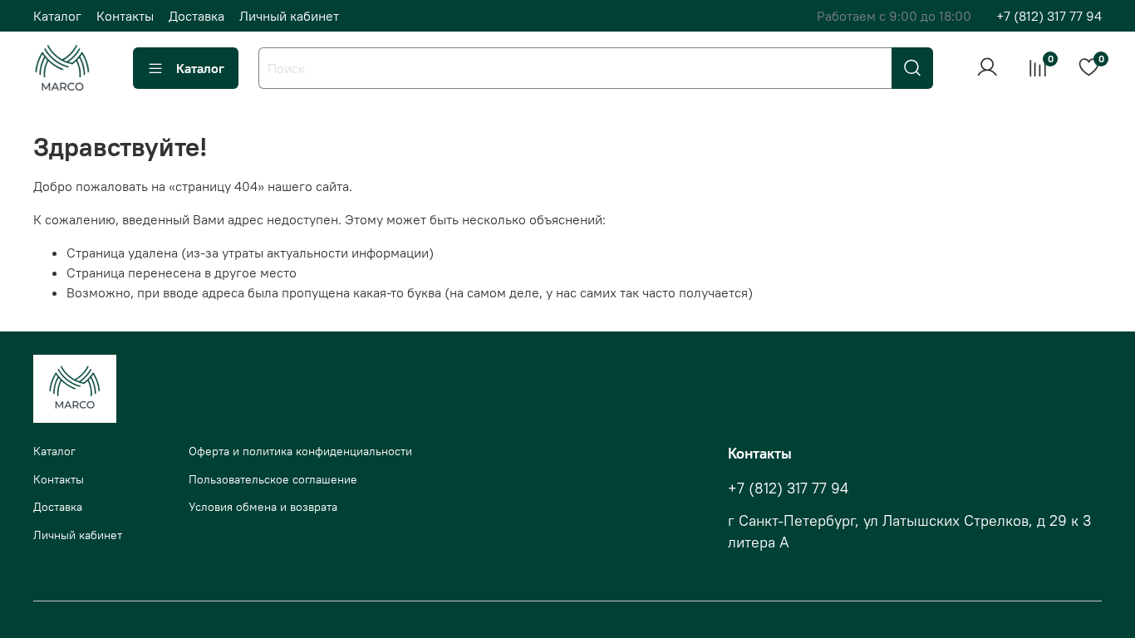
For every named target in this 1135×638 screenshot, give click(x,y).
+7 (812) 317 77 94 (1049, 15)
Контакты (125, 15)
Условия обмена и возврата (263, 506)
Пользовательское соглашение (273, 479)
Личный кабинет (289, 15)
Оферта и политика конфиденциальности (300, 451)
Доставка (196, 15)
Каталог (57, 15)
